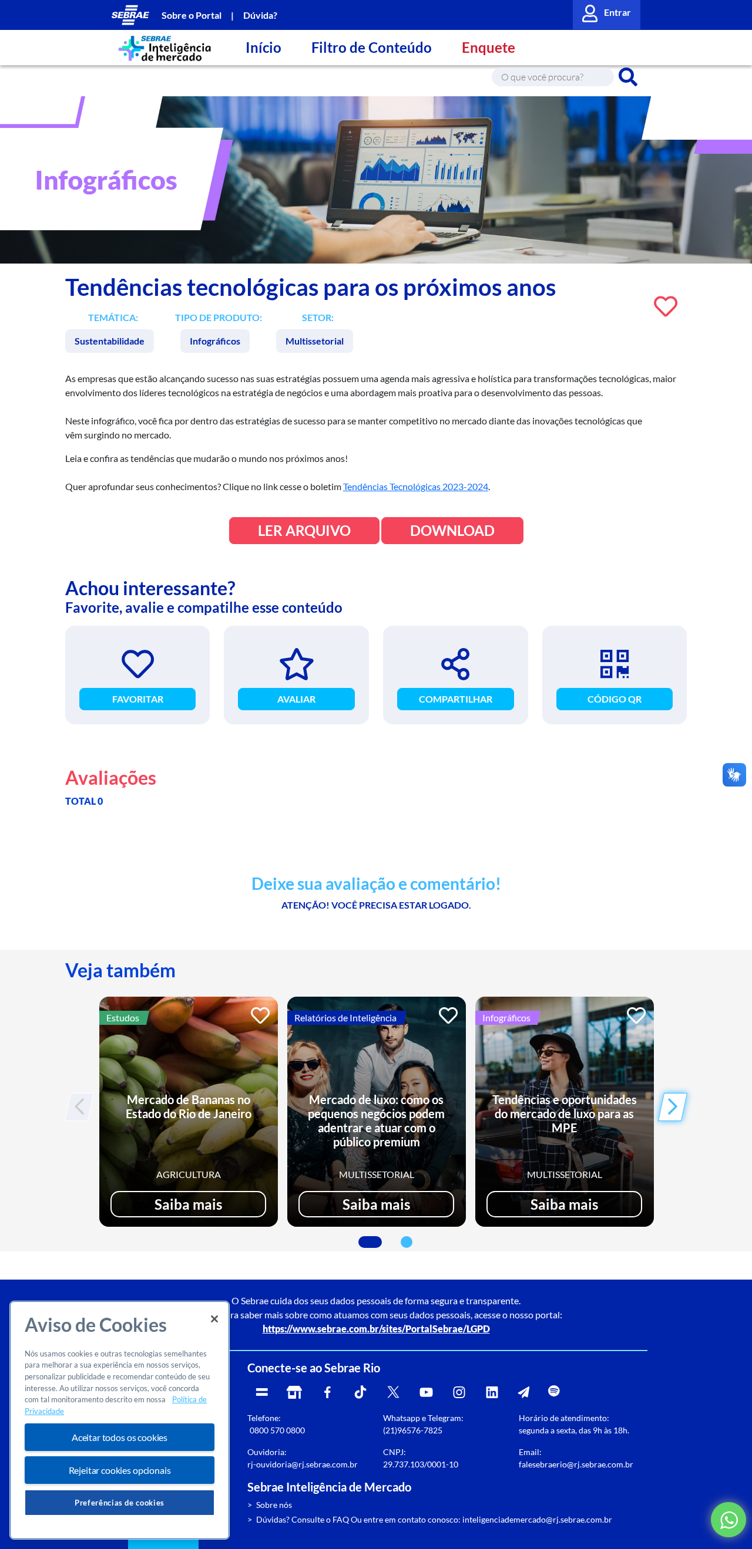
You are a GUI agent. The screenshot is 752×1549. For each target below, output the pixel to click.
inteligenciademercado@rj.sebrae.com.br (537, 1519)
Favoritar (137, 698)
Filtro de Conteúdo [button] (371, 47)
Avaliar (296, 698)
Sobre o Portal (191, 15)
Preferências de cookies (119, 1502)
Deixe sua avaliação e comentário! (376, 883)
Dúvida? (260, 15)
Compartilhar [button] (455, 698)
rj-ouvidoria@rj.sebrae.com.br (302, 1464)
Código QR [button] (615, 698)
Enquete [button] (488, 47)
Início (263, 47)
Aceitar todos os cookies (119, 1437)
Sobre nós (274, 1505)
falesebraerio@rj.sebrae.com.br (576, 1464)
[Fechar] (214, 1319)
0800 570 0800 (277, 1430)
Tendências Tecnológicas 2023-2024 (415, 486)
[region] (119, 1420)
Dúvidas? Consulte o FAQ (302, 1519)
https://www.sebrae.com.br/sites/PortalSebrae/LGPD (376, 1328)
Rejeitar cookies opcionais (120, 1470)
